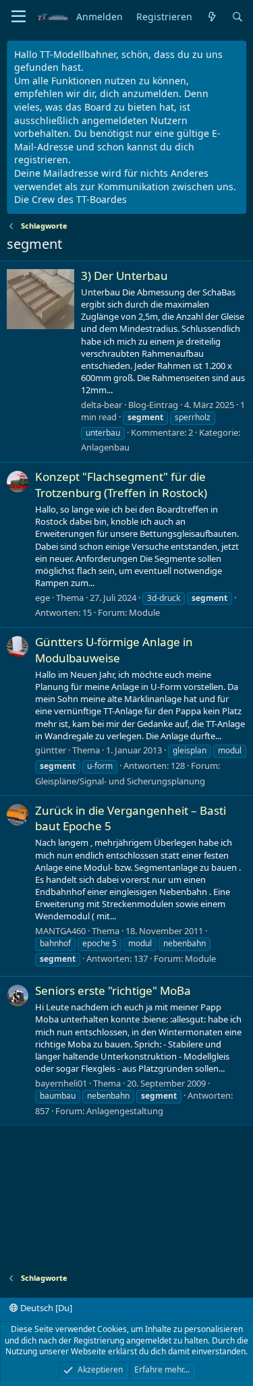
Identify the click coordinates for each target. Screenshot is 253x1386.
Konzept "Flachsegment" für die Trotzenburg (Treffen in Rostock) (121, 484)
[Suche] (237, 17)
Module (144, 612)
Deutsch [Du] (45, 1308)
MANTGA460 (60, 931)
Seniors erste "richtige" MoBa (113, 990)
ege (42, 597)
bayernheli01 (61, 1083)
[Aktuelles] (212, 17)
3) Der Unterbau (124, 275)
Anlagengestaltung (124, 1111)
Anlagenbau (105, 447)
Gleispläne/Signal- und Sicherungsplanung (120, 781)
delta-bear (101, 405)
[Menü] (18, 17)
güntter (50, 750)
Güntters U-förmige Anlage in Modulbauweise (114, 650)
